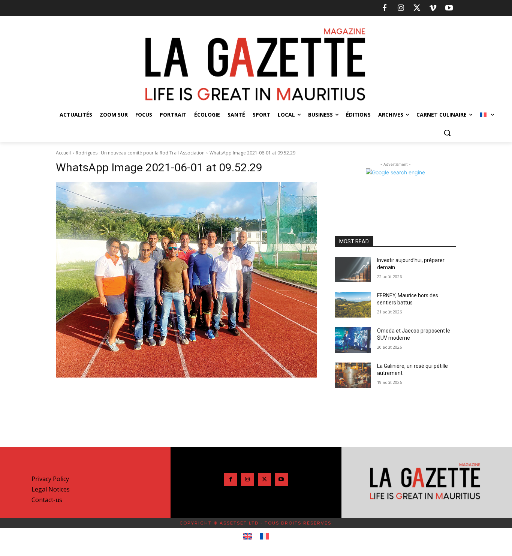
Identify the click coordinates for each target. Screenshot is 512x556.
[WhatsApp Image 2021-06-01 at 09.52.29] (186, 280)
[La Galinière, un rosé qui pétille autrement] (353, 375)
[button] (447, 133)
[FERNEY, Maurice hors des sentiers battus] (353, 305)
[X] (417, 8)
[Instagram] (401, 8)
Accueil (63, 153)
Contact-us (46, 500)
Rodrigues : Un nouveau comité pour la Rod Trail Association (140, 153)
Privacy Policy (50, 479)
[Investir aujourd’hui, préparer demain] (353, 269)
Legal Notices (50, 489)
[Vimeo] (433, 8)
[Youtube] (449, 8)
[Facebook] (384, 8)
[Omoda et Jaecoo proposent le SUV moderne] (353, 340)
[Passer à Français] (264, 536)
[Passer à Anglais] (247, 536)
